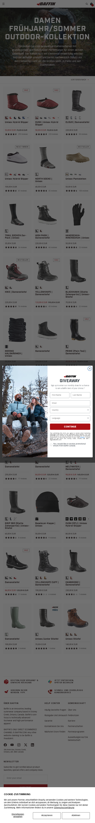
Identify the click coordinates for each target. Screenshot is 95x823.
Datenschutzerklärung (64, 808)
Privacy (82, 437)
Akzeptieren (46, 816)
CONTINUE (70, 426)
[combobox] (69, 410)
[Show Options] (88, 410)
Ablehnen (76, 816)
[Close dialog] (90, 369)
